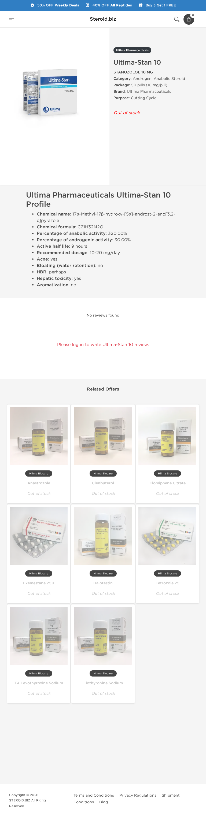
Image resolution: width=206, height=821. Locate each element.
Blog (103, 802)
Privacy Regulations (137, 795)
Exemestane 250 (38, 583)
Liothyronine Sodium (103, 683)
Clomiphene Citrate (167, 483)
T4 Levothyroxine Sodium (38, 683)
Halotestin (103, 583)
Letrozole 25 (167, 583)
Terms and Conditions (93, 795)
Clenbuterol (103, 483)
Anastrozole (38, 483)
